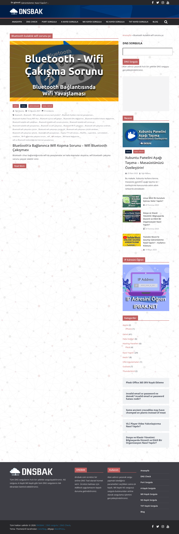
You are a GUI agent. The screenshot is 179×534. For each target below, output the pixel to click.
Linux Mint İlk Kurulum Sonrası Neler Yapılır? (154, 199)
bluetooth (18, 115)
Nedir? (126, 357)
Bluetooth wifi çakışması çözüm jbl (51, 129)
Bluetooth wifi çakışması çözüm (25, 129)
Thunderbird (129, 371)
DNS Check (31, 21)
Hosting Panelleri (131, 343)
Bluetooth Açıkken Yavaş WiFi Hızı (26, 118)
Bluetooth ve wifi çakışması (51, 126)
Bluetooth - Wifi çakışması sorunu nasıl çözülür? (42, 115)
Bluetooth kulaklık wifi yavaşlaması (26, 126)
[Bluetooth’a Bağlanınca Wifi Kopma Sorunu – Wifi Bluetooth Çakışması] (64, 71)
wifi (48, 136)
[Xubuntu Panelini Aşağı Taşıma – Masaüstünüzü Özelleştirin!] (146, 135)
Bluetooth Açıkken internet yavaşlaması (77, 115)
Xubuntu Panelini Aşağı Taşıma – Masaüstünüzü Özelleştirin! (144, 162)
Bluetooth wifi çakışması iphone (25, 133)
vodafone (16, 136)
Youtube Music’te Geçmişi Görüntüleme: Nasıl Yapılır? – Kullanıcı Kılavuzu (154, 241)
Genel (23, 106)
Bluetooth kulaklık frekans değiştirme (99, 118)
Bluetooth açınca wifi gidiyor (51, 118)
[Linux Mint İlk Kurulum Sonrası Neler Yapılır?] (132, 201)
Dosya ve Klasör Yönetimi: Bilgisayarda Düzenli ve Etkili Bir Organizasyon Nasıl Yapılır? (153, 219)
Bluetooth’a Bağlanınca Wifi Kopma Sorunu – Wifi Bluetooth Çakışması (60, 147)
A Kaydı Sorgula (69, 21)
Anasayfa (17, 21)
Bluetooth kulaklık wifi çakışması (25, 122)
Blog (155, 21)
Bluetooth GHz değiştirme (73, 118)
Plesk (127, 347)
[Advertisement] (146, 93)
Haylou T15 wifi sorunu (69, 133)
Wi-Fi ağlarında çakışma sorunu (33, 136)
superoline (92, 133)
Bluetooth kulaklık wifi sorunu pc (82, 122)
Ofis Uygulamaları (131, 362)
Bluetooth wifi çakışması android (97, 126)
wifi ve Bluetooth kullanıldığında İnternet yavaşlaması (33, 140)
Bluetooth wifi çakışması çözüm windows (82, 129)
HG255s (83, 133)
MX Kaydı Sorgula (92, 21)
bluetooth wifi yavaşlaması (49, 133)
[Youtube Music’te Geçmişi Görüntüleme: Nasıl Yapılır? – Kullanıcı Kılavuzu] (132, 243)
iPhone (128, 329)
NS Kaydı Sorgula (115, 21)
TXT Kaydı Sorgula (138, 21)
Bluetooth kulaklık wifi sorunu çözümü (53, 122)
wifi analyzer (56, 136)
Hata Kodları (34, 106)
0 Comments (49, 111)
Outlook (126, 366)
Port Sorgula (49, 21)
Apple (16, 106)
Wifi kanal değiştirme (71, 136)
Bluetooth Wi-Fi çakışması (73, 126)
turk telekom (102, 133)
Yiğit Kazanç (19, 111)
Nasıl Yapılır (47, 106)
